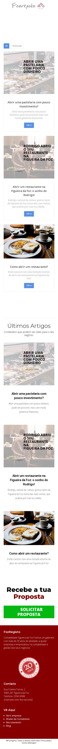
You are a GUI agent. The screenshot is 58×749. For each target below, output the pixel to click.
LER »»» (29, 125)
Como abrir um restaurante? (29, 267)
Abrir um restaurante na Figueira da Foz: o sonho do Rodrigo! (29, 191)
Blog (8, 725)
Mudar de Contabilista (17, 719)
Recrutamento (13, 722)
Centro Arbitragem (29, 743)
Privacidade (46, 741)
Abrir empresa (13, 715)
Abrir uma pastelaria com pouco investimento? (29, 104)
